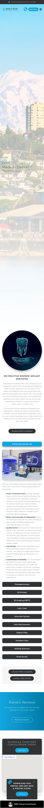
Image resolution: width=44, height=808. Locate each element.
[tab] (22, 444)
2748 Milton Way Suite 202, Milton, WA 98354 (23, 2)
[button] (40, 9)
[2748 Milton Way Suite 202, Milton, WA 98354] (9, 2)
